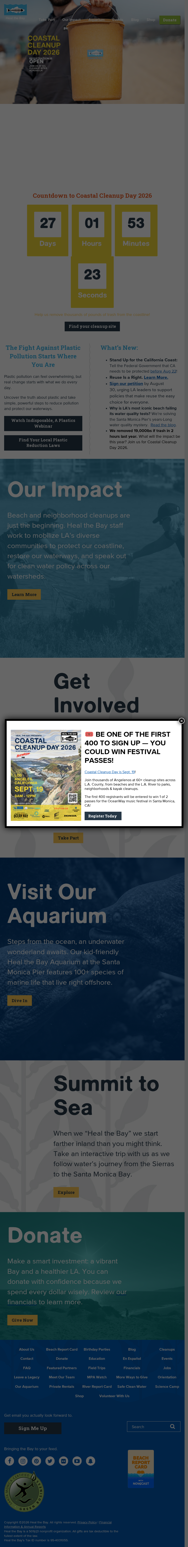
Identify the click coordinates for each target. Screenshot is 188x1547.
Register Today (103, 816)
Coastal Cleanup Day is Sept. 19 (110, 772)
